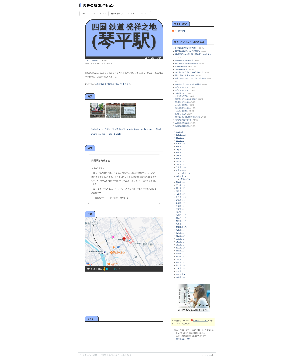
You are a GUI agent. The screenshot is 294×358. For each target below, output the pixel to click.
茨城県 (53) (180, 155)
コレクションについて (99, 13)
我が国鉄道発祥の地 (182, 102)
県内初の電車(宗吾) (182, 87)
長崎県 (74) (180, 262)
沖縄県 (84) (180, 277)
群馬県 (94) (180, 161)
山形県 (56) (180, 149)
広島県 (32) (180, 238)
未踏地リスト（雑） (184, 339)
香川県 (95, 60)
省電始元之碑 (180, 93)
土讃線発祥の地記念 (182, 123)
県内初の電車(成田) (182, 90)
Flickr (109, 133)
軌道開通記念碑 (180, 114)
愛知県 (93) (180, 206)
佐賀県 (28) (180, 259)
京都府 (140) (181, 215)
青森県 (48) (180, 137)
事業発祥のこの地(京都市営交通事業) (188, 84)
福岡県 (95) (180, 256)
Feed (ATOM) (180, 31)
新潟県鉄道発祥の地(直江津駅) (186, 99)
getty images (147, 129)
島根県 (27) (180, 232)
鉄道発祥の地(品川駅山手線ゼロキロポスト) (193, 54)
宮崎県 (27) (180, 271)
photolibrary (133, 129)
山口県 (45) (180, 241)
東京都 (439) (181, 170)
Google (117, 133)
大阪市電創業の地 (181, 96)
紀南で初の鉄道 (181, 66)
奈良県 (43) (180, 224)
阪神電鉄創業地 (181, 69)
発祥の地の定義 (117, 13)
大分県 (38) (180, 268)
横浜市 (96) (185, 179)
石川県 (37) (180, 188)
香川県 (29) (180, 247)
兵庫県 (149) (181, 221)
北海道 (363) (181, 134)
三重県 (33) (180, 209)
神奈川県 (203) (182, 176)
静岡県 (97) (180, 203)
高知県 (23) (180, 253)
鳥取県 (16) (180, 229)
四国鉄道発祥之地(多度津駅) (187, 51)
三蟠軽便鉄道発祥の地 (184, 60)
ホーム (83, 13)
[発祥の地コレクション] (96, 6)
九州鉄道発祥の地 (181, 105)
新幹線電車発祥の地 (182, 108)
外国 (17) (179, 131)
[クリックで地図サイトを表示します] (124, 241)
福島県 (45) (180, 152)
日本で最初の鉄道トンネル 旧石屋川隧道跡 (190, 78)
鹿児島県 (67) (181, 274)
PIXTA (107, 129)
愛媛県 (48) (180, 250)
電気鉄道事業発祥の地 (183, 120)
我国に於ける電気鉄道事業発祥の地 (187, 117)
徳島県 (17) (180, 244)
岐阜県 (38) (180, 200)
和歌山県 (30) (181, 227)
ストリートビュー (112, 269)
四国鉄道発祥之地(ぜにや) (186, 48)
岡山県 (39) (180, 235)
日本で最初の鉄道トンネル (184, 75)
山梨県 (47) (180, 194)
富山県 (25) (180, 185)
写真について (144, 13)
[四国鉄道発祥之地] (97, 117)
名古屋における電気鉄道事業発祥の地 (189, 72)
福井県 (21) (180, 191)
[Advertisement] (104, 294)
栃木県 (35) (180, 158)
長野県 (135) (181, 197)
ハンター (131, 13)
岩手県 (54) (180, 140)
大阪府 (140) (181, 218)
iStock (158, 129)
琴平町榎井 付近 (94, 269)
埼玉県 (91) (180, 164)
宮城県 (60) (180, 143)
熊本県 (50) (180, 265)
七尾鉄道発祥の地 (181, 111)
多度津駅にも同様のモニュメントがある (113, 84)
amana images (98, 133)
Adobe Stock (97, 129)
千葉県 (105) (181, 167)
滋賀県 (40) (180, 212)
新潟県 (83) (180, 182)
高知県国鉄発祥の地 (182, 126)
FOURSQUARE (118, 129)
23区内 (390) (186, 173)
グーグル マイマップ (200, 320)
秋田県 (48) (180, 146)
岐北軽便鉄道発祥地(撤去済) (186, 63)
